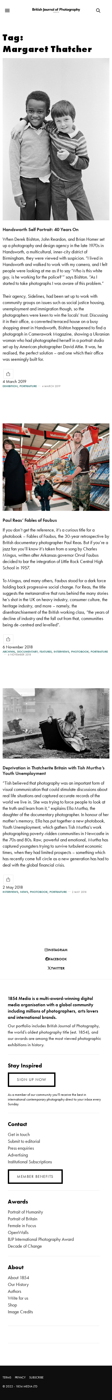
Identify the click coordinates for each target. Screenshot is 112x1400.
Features (46, 651)
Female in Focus (22, 1225)
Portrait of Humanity (25, 1212)
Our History (18, 1284)
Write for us (18, 1298)
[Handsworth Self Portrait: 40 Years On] (56, 139)
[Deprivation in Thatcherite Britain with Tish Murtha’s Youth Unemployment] (56, 723)
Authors (14, 1291)
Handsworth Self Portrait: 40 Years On (41, 229)
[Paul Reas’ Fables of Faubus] (56, 467)
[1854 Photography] (56, 11)
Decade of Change (25, 1246)
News (24, 891)
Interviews (61, 651)
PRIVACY (20, 1377)
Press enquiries (21, 1148)
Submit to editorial (24, 1141)
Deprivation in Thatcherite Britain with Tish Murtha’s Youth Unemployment (53, 770)
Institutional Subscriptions (30, 1162)
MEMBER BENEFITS (35, 1176)
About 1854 (18, 1277)
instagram (57, 949)
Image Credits (20, 1312)
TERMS (7, 1377)
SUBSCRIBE (36, 1377)
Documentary (27, 651)
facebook (58, 959)
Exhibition (10, 386)
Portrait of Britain (22, 1219)
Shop (12, 1305)
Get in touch (19, 1134)
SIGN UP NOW (31, 1079)
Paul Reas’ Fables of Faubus (30, 520)
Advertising (18, 1155)
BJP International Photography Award (41, 1239)
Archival (9, 651)
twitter (58, 968)
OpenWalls (18, 1232)
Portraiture (28, 386)
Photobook (80, 651)
